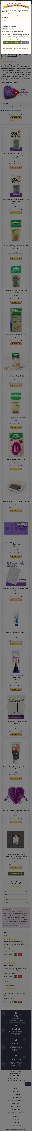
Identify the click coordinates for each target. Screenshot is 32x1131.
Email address (6, 21)
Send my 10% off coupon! (12, 42)
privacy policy (20, 40)
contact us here (14, 50)
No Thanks (25, 42)
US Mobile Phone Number (9, 26)
